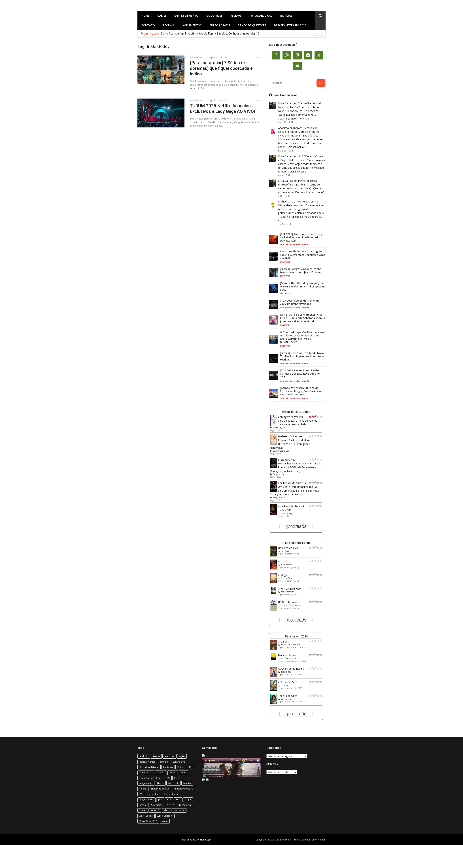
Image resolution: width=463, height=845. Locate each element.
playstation (153, 794)
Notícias (286, 15)
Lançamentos (191, 25)
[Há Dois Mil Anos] (273, 609)
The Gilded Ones (287, 695)
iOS (168, 778)
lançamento (145, 783)
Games (161, 15)
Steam (142, 804)
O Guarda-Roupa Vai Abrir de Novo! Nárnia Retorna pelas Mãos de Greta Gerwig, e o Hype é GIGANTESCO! (302, 337)
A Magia (283, 575)
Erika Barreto (196, 57)
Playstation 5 (146, 799)
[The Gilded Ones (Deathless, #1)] (273, 703)
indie (183, 772)
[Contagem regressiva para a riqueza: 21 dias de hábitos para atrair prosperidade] (273, 425)
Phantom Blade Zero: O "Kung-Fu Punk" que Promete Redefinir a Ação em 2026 (302, 255)
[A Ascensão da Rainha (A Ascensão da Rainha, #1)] (273, 676)
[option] (242, 34)
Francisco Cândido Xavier (291, 605)
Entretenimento (186, 15)
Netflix (142, 788)
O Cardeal (284, 641)
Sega (188, 799)
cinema (164, 761)
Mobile (187, 783)
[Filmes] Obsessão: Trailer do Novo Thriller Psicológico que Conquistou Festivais (302, 356)
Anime (156, 756)
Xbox (166, 810)
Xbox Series (146, 815)
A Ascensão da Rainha (291, 668)
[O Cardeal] (273, 649)
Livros (160, 783)
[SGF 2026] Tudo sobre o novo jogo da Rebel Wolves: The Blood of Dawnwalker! (302, 237)
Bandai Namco (147, 761)
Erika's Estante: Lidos (296, 411)
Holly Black (285, 685)
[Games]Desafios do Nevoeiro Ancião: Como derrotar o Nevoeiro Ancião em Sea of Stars (300, 107)
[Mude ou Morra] (273, 659)
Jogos (177, 778)
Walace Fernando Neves (290, 644)
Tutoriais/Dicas (260, 15)
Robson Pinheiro (287, 591)
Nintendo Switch (160, 788)
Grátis (172, 772)
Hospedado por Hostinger (196, 839)
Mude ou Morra (287, 655)
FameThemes (318, 839)
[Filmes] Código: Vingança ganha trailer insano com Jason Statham (301, 270)
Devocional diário (149, 767)
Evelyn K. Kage (279, 474)
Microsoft (173, 783)
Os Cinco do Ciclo (288, 548)
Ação (182, 756)
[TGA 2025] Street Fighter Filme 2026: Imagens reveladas (299, 302)
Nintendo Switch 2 (183, 788)
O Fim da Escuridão (289, 588)
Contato (148, 25)
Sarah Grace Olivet (281, 451)
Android (143, 756)
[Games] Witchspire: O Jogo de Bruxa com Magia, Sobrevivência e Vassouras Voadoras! (301, 391)
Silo (280, 561)
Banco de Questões (252, 25)
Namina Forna (286, 699)
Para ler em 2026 (296, 636)
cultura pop (179, 761)
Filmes (180, 767)
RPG (178, 799)
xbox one (179, 810)
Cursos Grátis (219, 25)
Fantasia (168, 767)
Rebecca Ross (286, 672)
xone (165, 821)
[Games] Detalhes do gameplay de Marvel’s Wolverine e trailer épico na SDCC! (303, 286)
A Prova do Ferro (288, 682)
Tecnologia (185, 804)
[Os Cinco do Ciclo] (273, 555)
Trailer (142, 810)
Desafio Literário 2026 (290, 25)
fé (190, 767)
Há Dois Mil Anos (288, 602)
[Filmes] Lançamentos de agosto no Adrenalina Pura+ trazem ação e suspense (210, 33)
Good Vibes (214, 15)
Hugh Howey (286, 564)
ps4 (160, 799)
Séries (170, 804)
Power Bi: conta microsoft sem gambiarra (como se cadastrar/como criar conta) (299, 184)
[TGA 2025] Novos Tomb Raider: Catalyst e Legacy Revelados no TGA (300, 374)
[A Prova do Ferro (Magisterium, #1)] (273, 690)
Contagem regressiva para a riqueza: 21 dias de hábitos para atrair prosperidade (297, 420)
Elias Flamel (285, 551)
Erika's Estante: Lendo (296, 543)
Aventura (169, 756)
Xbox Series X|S (148, 821)
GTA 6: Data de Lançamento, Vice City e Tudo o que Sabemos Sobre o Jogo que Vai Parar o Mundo (302, 318)
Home (145, 15)
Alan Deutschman (288, 658)
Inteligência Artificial (150, 778)
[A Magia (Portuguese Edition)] (273, 582)
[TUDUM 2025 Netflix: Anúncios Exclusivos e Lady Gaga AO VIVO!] (160, 113)
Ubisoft (155, 810)
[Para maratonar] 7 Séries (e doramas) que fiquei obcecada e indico (221, 68)
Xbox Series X (165, 815)
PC (140, 794)
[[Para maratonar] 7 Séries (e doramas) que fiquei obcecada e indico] (160, 70)
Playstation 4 (171, 794)
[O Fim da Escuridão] (273, 592)
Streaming (156, 804)
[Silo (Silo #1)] (273, 568)
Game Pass (145, 772)
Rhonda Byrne (279, 427)
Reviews (235, 15)
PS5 (169, 799)
